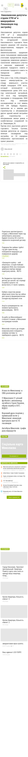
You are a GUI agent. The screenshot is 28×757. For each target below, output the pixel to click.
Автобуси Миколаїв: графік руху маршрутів (14, 429)
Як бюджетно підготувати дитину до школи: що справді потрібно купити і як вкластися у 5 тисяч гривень (13, 281)
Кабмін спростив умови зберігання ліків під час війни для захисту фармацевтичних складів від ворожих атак (14, 295)
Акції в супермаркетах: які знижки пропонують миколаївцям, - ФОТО (12, 308)
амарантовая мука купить (12, 644)
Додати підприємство (14, 497)
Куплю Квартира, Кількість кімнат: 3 (12, 598)
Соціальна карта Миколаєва (12, 446)
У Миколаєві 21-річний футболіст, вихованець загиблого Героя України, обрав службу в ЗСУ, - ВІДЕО (13, 403)
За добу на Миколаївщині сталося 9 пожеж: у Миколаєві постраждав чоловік (14, 319)
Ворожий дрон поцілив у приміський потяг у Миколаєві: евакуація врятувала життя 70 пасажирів (13, 418)
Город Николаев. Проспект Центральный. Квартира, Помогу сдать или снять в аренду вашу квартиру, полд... (13, 571)
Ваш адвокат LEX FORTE (11, 652)
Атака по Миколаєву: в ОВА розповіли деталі (12, 391)
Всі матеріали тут (14, 456)
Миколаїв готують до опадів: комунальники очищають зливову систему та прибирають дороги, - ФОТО (13, 332)
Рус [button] (6, 8)
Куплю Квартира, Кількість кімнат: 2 (12, 621)
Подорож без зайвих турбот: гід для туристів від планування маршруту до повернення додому (13, 250)
